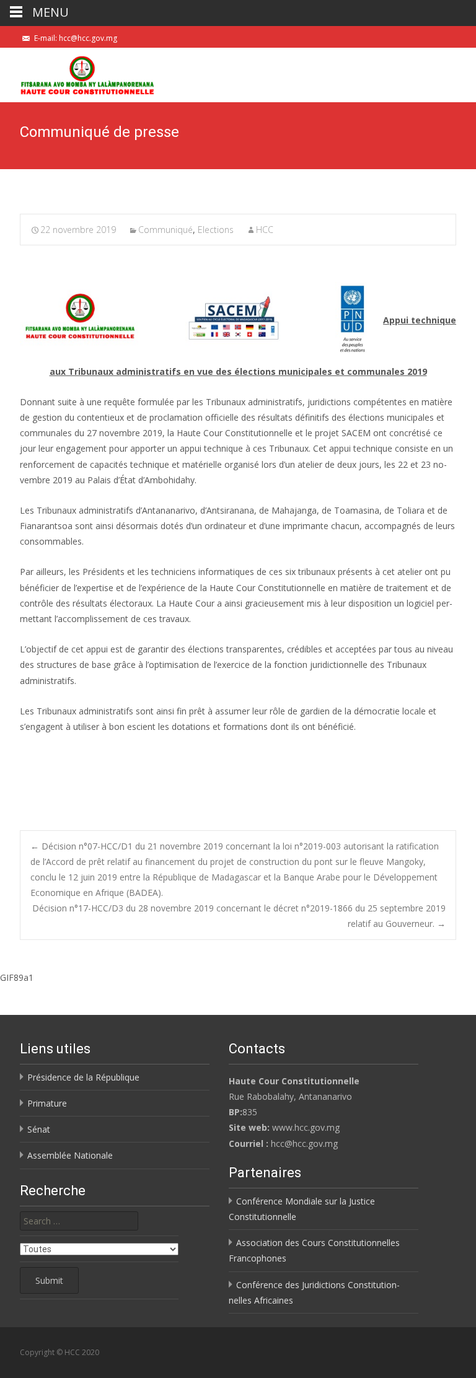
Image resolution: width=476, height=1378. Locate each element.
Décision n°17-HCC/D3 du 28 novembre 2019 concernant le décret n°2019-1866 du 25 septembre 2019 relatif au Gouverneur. (239, 915)
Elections (216, 229)
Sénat (38, 1129)
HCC (264, 229)
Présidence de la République (83, 1077)
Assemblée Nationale (70, 1155)
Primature (47, 1103)
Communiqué (165, 229)
